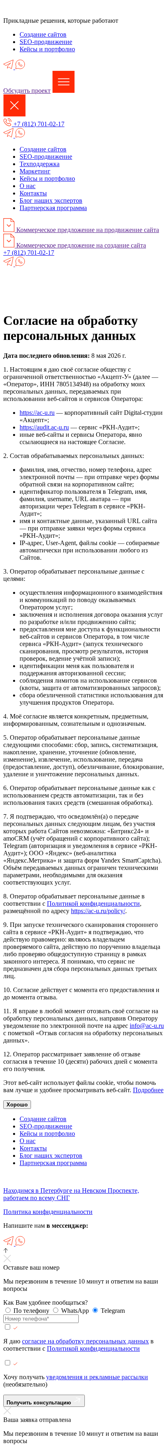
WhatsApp (76, 1310)
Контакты (33, 193)
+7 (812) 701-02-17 (38, 123)
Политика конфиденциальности (48, 1211)
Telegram (113, 1310)
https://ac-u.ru (37, 412)
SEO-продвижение (46, 41)
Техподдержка (40, 163)
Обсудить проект (27, 90)
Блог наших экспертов (51, 200)
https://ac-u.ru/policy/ (98, 910)
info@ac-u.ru (147, 1025)
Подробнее (148, 1090)
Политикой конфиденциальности (93, 903)
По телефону (32, 1310)
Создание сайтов (43, 34)
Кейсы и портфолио (47, 49)
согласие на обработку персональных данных (85, 1341)
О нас (27, 185)
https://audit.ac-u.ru (44, 427)
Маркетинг (35, 171)
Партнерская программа (53, 207)
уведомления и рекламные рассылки (97, 1377)
